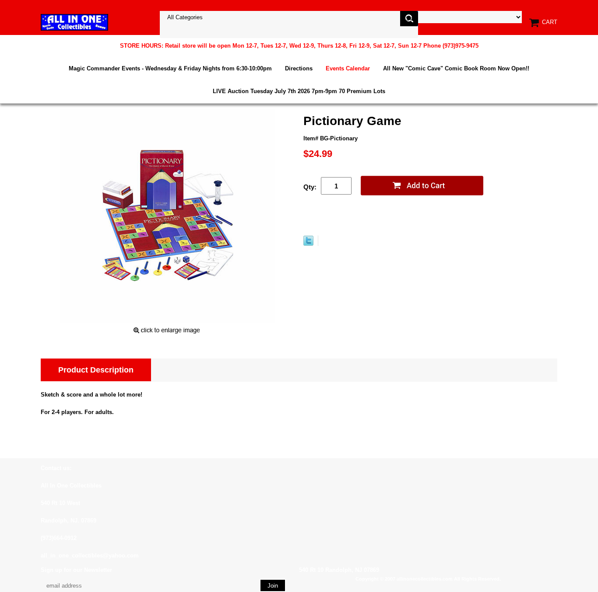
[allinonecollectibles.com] (74, 22)
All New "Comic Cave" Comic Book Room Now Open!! (456, 68)
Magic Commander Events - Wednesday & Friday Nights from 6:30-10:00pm (170, 68)
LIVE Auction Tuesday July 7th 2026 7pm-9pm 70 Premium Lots (299, 91)
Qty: (310, 187)
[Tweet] (308, 243)
